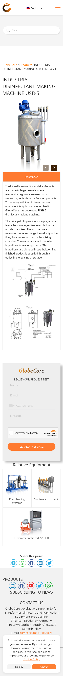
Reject (19, 666)
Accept (44, 666)
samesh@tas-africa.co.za (36, 632)
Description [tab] (31, 176)
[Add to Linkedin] (40, 563)
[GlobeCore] (7, 7)
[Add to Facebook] (31, 563)
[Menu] (57, 9)
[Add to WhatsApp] (22, 563)
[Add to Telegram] (13, 563)
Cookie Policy (31, 659)
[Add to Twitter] (49, 563)
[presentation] (46, 168)
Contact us (31, 602)
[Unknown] (11, 406)
